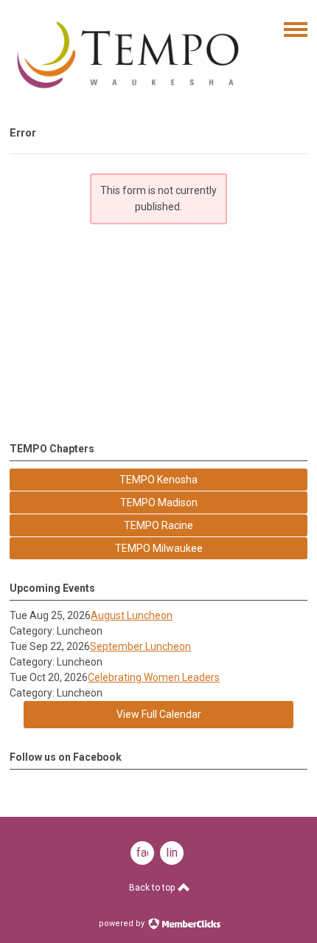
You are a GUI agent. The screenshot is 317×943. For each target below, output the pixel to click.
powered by (123, 923)
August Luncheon (132, 615)
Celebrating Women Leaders (154, 677)
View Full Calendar (158, 714)
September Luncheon (140, 646)
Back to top (153, 887)
